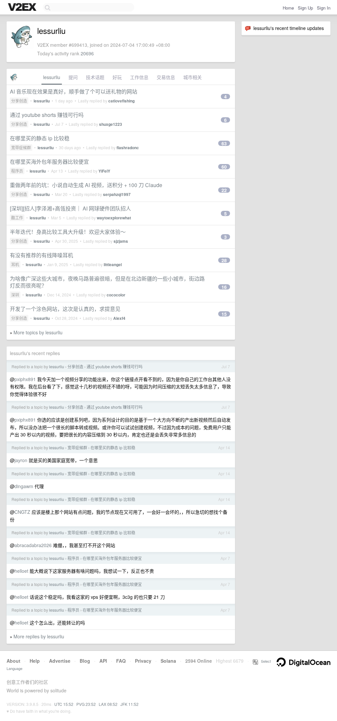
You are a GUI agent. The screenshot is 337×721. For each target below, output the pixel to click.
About (13, 660)
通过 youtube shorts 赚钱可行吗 (47, 115)
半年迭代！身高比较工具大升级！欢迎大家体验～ (68, 232)
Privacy (143, 660)
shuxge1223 (110, 124)
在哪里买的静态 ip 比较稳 (39, 138)
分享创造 (19, 100)
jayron (20, 460)
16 (224, 287)
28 (224, 260)
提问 (73, 77)
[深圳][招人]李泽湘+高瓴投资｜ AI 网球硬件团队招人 (70, 208)
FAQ (121, 660)
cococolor (116, 295)
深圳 (15, 294)
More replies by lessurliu (38, 636)
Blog (85, 660)
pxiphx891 (25, 379)
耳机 (15, 264)
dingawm (23, 486)
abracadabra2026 (33, 545)
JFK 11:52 (129, 704)
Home (288, 8)
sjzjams (121, 241)
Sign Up (305, 8)
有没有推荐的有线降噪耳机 (41, 255)
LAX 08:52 (108, 704)
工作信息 (139, 77)
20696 (87, 53)
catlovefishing (121, 101)
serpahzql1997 (117, 194)
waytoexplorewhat (114, 218)
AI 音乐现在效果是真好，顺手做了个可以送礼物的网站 (73, 91)
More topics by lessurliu (38, 332)
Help (35, 660)
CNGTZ (22, 512)
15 (224, 314)
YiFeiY (104, 171)
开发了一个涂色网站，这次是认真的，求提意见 (65, 309)
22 (224, 190)
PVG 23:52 (86, 704)
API (103, 660)
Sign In (323, 8)
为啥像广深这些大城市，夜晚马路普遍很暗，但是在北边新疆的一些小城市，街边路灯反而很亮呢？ (107, 282)
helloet (21, 571)
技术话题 (95, 77)
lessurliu (51, 77)
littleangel (113, 264)
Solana (168, 660)
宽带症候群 (21, 147)
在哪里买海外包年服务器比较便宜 (49, 161)
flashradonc (128, 148)
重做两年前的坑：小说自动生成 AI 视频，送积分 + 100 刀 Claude (86, 185)
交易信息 (166, 77)
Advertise (59, 660)
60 (224, 166)
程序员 (17, 171)
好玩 (117, 77)
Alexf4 (119, 318)
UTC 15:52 (63, 704)
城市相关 (192, 77)
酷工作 (17, 217)
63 (224, 143)
